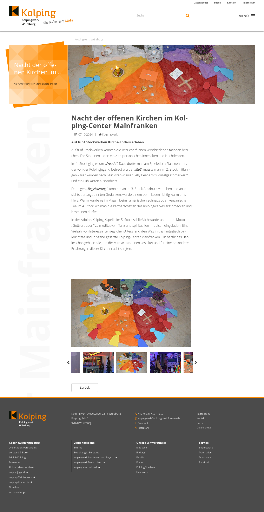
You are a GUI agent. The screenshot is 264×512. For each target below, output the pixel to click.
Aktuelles (14, 487)
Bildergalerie (206, 447)
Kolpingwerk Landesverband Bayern (94, 457)
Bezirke (78, 447)
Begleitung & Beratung (86, 452)
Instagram (143, 427)
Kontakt (231, 2)
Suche (217, 2)
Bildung (140, 452)
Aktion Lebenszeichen (21, 467)
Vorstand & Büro (18, 452)
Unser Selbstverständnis (23, 447)
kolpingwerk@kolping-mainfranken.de (159, 418)
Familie (140, 457)
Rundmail (204, 462)
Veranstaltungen (18, 492)
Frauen (140, 462)
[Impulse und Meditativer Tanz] (132, 313)
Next (196, 363)
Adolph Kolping (17, 457)
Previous (68, 363)
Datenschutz (201, 2)
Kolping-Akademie (19, 482)
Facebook (143, 423)
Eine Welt (141, 447)
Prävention (15, 462)
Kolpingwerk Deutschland (88, 462)
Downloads (205, 457)
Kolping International (85, 467)
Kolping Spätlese (145, 467)
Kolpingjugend (17, 472)
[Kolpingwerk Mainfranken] (41, 15)
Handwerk (142, 472)
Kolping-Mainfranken (21, 477)
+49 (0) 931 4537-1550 (150, 413)
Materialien (205, 452)
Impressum (249, 2)
